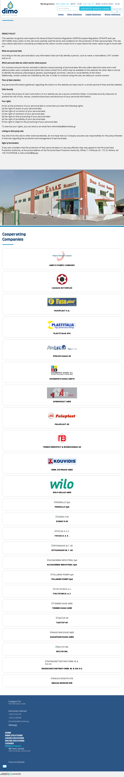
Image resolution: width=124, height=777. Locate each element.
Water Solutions (112, 14)
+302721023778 (86, 8)
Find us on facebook (16, 762)
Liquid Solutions (93, 14)
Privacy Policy (13, 746)
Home (61, 14)
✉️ (5, 766)
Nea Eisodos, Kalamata (101, 8)
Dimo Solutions (74, 14)
